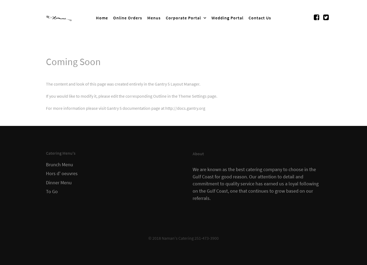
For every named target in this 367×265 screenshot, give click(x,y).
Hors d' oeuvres (62, 173)
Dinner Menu (59, 183)
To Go (52, 192)
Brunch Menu (59, 165)
